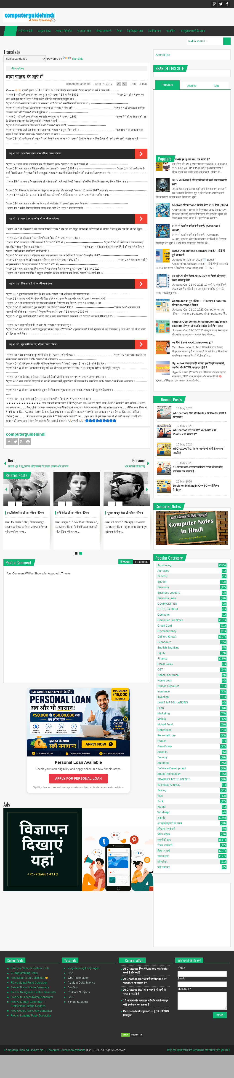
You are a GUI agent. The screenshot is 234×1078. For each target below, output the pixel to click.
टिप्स (119, 30)
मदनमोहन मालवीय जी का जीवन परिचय (40, 218)
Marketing (163, 713)
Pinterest (28, 441)
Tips (160, 795)
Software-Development (171, 768)
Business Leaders (168, 592)
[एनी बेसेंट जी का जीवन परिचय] (76, 489)
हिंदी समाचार (163, 867)
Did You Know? (167, 636)
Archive (192, 85)
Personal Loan (166, 735)
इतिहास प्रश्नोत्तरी (166, 828)
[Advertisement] (192, 122)
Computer (163, 614)
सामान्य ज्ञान (163, 856)
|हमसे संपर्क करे (184, 1050)
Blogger (125, 561)
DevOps (73, 987)
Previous (6, 489)
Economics (164, 642)
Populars (167, 84)
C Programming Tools (24, 973)
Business (163, 587)
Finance (162, 658)
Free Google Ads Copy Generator (31, 1010)
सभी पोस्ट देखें (25, 30)
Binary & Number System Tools (30, 968)
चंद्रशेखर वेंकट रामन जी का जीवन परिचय (41, 153)
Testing (161, 790)
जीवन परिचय (17, 68)
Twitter (221, 4)
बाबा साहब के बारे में (24, 76)
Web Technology (78, 977)
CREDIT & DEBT (167, 609)
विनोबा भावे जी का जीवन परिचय (36, 283)
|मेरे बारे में (225, 1050)
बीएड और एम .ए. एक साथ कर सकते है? (191, 159)
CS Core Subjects (79, 992)
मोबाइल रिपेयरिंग (64, 30)
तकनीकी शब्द (164, 839)
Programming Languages (83, 968)
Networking (164, 730)
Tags (216, 85)
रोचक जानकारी (103, 30)
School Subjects (78, 1001)
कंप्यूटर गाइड (44, 30)
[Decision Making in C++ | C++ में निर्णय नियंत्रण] (164, 486)
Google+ (214, 4)
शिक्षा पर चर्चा (163, 850)
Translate (77, 58)
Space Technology (169, 773)
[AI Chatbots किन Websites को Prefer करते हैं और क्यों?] (164, 412)
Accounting (164, 565)
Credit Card (164, 625)
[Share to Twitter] (39, 493)
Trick (160, 801)
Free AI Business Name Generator (32, 997)
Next (147, 489)
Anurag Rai (163, 54)
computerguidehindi (79, 84)
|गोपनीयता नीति (212, 1050)
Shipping (163, 762)
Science (162, 752)
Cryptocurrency (166, 631)
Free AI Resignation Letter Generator (33, 992)
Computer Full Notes (170, 620)
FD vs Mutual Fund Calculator (29, 982)
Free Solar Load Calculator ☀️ (29, 977)
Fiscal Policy (165, 664)
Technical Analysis (168, 784)
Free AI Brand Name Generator (30, 987)
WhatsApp (163, 812)
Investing (163, 697)
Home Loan (164, 680)
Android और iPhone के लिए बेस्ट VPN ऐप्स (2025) (200, 205)
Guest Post (84, 30)
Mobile (161, 719)
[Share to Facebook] (33, 493)
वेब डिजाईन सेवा (135, 30)
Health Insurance (168, 675)
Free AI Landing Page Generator (31, 1015)
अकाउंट (161, 817)
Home (10, 31)
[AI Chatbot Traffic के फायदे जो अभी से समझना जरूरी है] (164, 449)
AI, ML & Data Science (81, 982)
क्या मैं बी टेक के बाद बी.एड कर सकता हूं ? (192, 342)
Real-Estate (164, 746)
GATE (71, 997)
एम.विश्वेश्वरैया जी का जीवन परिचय (25, 513)
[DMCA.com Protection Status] (132, 1036)
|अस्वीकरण (198, 1050)
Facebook (227, 4)
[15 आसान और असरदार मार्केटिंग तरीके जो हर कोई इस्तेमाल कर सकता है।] (164, 468)
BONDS (162, 576)
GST (160, 669)
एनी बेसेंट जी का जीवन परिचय (73, 513)
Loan (160, 708)
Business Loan (166, 598)
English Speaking (168, 647)
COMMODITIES (167, 603)
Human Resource (168, 686)
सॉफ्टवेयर (162, 861)
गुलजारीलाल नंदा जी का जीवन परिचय (39, 344)
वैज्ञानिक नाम (154, 30)
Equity (161, 653)
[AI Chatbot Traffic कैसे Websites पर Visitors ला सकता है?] (164, 431)
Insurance (163, 691)
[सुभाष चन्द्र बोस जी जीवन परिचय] (127, 489)
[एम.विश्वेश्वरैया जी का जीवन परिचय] (26, 489)
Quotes (161, 741)
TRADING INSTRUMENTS (173, 779)
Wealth (161, 806)
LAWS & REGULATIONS (172, 702)
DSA (70, 973)
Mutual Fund (165, 724)
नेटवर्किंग (170, 30)
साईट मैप (171, 1050)
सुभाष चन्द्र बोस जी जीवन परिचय (125, 513)
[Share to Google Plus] (45, 493)
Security (162, 757)
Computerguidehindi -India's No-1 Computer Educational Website (44, 1050)
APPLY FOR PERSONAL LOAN (78, 778)
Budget (161, 581)
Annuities (163, 570)
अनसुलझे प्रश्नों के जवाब (193, 30)
